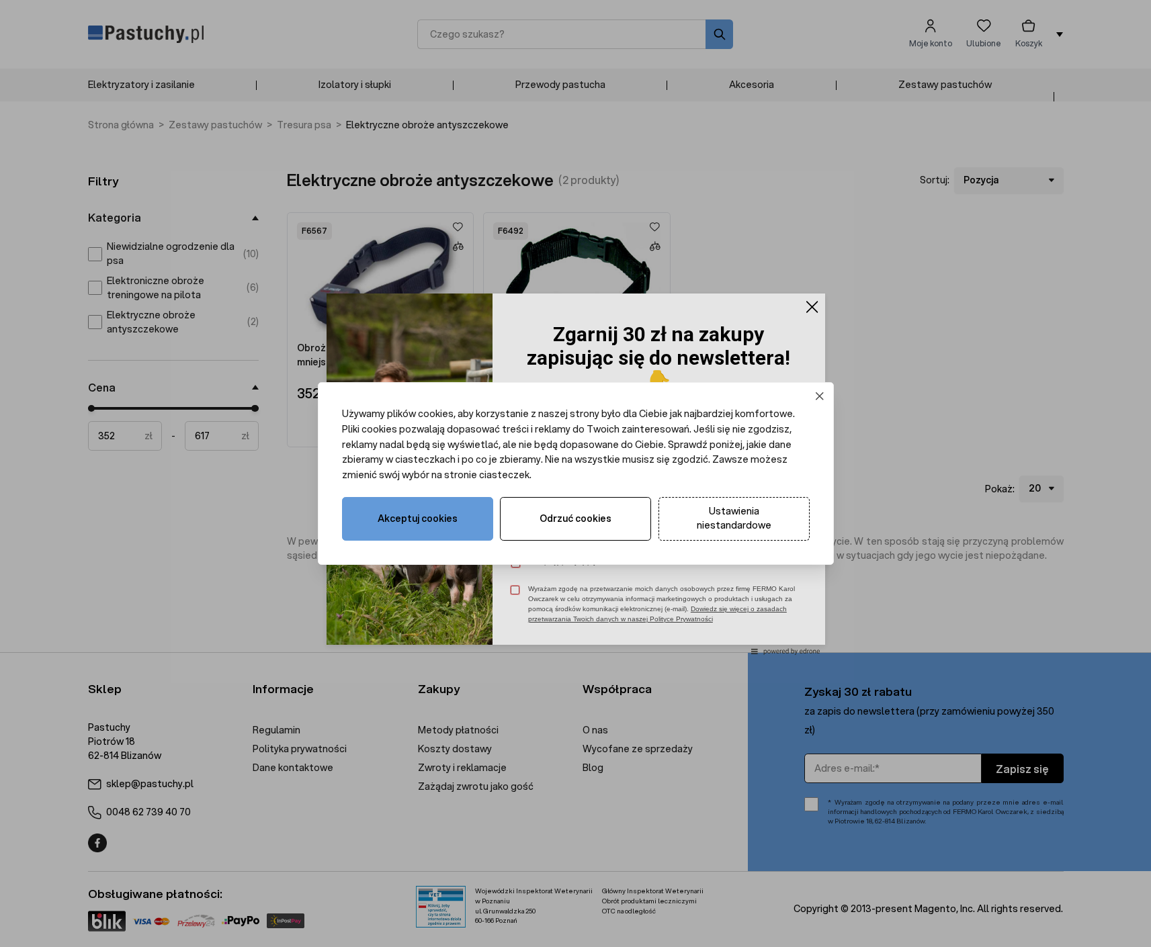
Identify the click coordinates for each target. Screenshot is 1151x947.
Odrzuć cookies (575, 518)
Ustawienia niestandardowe (734, 518)
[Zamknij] (819, 396)
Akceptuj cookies (418, 518)
